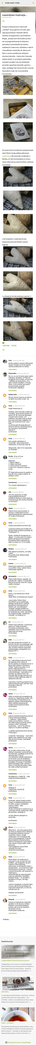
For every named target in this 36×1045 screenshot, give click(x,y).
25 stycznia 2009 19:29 (19, 405)
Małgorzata (12, 394)
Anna (10, 406)
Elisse (10, 827)
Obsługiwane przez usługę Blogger (19, 1042)
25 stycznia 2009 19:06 (18, 360)
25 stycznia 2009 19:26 (23, 394)
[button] (3, 21)
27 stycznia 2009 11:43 (17, 622)
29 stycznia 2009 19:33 (19, 798)
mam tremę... (5, 991)
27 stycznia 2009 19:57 (19, 657)
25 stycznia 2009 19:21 (23, 373)
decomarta (12, 576)
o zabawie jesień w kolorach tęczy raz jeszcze (15, 960)
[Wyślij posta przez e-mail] (3, 343)
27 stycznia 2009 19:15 (18, 639)
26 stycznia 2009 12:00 (19, 591)
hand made (6, 345)
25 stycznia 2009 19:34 (19, 438)
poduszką (6, 156)
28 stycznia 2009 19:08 (19, 713)
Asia (10, 360)
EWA (10, 640)
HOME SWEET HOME (12, 3)
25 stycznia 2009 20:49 (19, 522)
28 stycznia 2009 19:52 (19, 747)
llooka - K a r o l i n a (15, 456)
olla (9, 492)
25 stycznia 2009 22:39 (20, 549)
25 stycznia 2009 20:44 (19, 508)
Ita (9, 622)
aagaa (10, 508)
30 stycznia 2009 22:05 (19, 856)
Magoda (11, 899)
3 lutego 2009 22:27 (20, 899)
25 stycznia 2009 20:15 (23, 482)
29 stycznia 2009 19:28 (19, 785)
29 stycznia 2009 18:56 (23, 773)
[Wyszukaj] (33, 3)
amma (10, 693)
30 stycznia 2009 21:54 (19, 827)
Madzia (11, 549)
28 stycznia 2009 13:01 (19, 693)
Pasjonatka (12, 373)
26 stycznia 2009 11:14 (23, 576)
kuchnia (14, 345)
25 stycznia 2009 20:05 (15, 458)
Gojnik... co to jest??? (7, 1023)
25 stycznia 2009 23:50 (20, 563)
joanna (10, 563)
